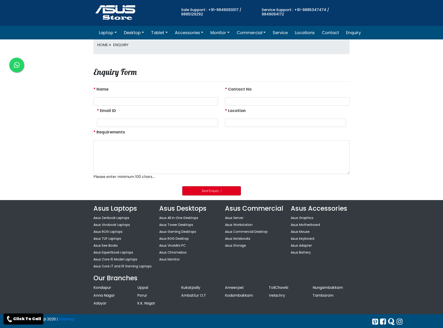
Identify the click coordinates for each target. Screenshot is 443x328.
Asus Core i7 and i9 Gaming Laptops (122, 266)
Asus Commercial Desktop (246, 231)
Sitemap (66, 319)
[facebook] (383, 322)
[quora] (391, 322)
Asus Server (234, 218)
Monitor (218, 32)
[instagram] (400, 322)
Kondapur (102, 287)
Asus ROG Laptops (108, 231)
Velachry (277, 295)
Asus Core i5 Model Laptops (115, 259)
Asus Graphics (302, 218)
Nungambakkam (328, 287)
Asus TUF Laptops (107, 238)
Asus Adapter (301, 245)
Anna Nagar (104, 295)
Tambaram (323, 295)
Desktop (132, 32)
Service (280, 32)
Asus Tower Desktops (176, 224)
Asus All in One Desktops (178, 218)
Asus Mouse (300, 231)
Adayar (100, 303)
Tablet (157, 32)
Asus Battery (301, 252)
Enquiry (353, 32)
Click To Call (27, 319)
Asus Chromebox (173, 252)
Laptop (106, 32)
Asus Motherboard (305, 224)
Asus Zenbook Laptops (111, 218)
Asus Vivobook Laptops (111, 224)
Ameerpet (234, 287)
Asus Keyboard (302, 238)
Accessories (187, 32)
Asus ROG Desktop (174, 238)
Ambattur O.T (193, 295)
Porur (142, 295)
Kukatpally (190, 287)
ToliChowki (278, 287)
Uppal (142, 287)
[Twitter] (375, 322)
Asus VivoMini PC (172, 245)
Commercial (249, 32)
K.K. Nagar (146, 303)
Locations (305, 32)
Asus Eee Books (105, 245)
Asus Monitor (169, 259)
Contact (330, 32)
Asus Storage (235, 245)
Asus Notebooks (237, 238)
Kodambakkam (239, 295)
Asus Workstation (239, 224)
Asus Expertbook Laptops (113, 252)
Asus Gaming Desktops (177, 231)
